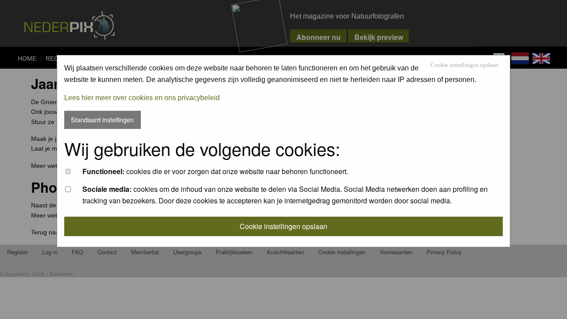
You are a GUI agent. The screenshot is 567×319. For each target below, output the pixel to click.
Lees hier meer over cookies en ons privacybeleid (142, 97)
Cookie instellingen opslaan (464, 65)
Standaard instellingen (102, 119)
